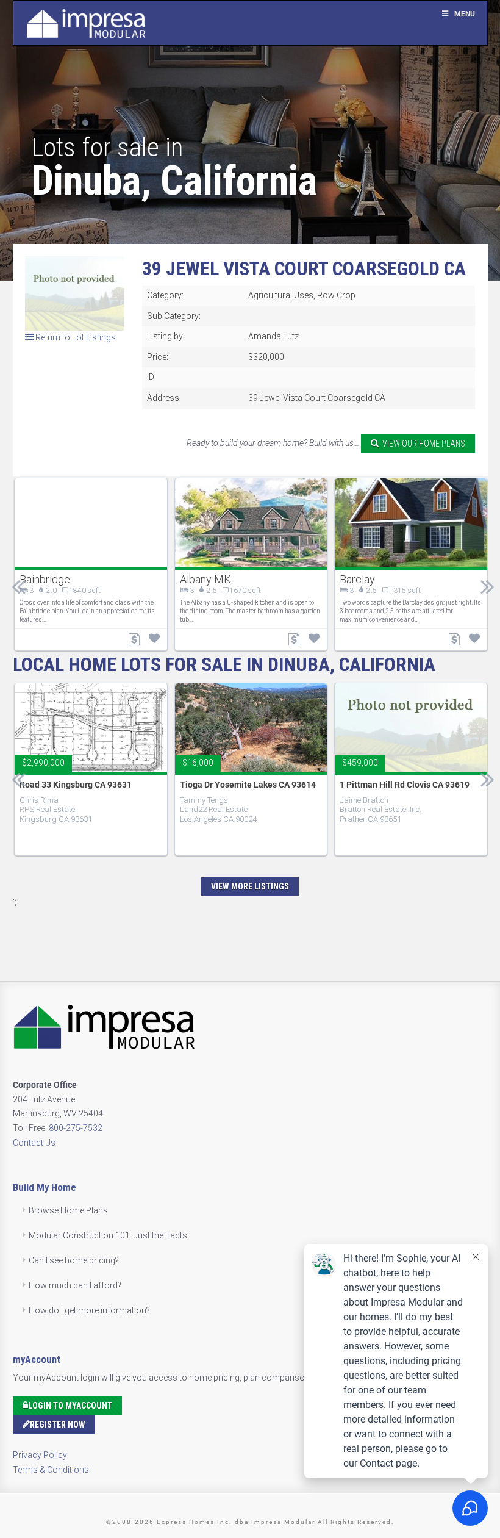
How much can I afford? (75, 1285)
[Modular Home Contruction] (86, 26)
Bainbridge (45, 579)
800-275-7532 (75, 1128)
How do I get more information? (89, 1310)
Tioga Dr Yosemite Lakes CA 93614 (248, 784)
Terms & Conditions (51, 1470)
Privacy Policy (40, 1455)
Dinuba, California (174, 180)
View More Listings (250, 886)
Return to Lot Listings (75, 337)
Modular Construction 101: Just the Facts (108, 1235)
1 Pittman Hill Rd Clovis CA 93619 (405, 784)
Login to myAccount (70, 1405)
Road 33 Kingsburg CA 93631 (76, 784)
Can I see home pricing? (74, 1260)
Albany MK (205, 579)
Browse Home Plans (68, 1210)
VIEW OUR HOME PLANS (422, 443)
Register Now (57, 1424)
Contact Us (34, 1143)
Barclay (357, 579)
